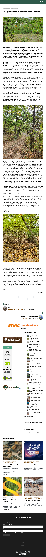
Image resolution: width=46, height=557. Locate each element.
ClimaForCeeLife (6, 296)
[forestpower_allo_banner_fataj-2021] (7, 363)
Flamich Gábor (15, 296)
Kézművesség (36, 498)
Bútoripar (25, 318)
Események (37, 461)
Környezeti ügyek (14, 8)
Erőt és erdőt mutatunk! (35, 400)
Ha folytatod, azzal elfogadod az (13, 532)
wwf (29, 299)
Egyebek (9, 309)
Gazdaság (31, 498)
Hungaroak (37, 548)
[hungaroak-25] (12, 339)
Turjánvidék (24, 299)
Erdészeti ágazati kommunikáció (30, 419)
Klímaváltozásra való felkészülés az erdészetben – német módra (35, 351)
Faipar (38, 497)
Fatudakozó (13, 548)
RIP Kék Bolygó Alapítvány (29, 429)
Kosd (13, 299)
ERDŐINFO (19, 548)
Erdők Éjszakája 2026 (30, 464)
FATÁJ (23, 2)
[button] (3, 2)
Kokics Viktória (6, 299)
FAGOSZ (7, 548)
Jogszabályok (5, 462)
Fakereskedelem (14, 461)
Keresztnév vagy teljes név (7, 524)
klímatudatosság (37, 296)
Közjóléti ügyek (20, 309)
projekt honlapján (6, 211)
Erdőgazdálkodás (6, 8)
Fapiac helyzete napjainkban (32, 500)
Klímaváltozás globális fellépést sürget (32, 425)
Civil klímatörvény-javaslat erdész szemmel (33, 422)
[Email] (24, 546)
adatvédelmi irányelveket (19, 532)
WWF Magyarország (36, 299)
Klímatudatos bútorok (35, 397)
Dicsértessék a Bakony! (35, 360)
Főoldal (4, 289)
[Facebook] (22, 546)
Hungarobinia (31, 548)
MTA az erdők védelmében (36, 376)
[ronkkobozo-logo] (12, 387)
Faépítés (35, 497)
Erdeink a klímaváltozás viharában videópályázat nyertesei (34, 346)
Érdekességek (26, 461)
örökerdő (17, 299)
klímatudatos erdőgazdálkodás (26, 296)
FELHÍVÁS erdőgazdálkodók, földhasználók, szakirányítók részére (35, 384)
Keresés (21, 333)
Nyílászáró (40, 498)
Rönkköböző (24, 548)
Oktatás (31, 462)
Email (3, 528)
